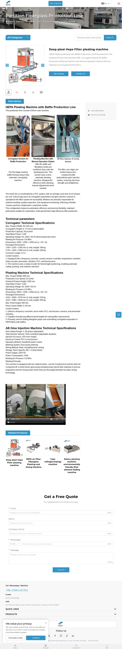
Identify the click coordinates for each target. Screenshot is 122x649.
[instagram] (61, 636)
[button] (7, 65)
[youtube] (49, 636)
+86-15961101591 (97, 111)
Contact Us (80, 74)
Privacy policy (93, 640)
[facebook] (55, 636)
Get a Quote (55, 3)
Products (20, 21)
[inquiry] (118, 315)
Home (10, 21)
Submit (61, 570)
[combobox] (14, 544)
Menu (15, 648)
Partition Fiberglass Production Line (59, 21)
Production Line (33, 21)
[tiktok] (67, 636)
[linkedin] (73, 636)
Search (110, 37)
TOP (106, 648)
